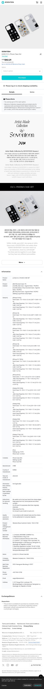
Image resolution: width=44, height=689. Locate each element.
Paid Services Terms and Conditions (28, 623)
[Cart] (37, 2)
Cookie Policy (6, 628)
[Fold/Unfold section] (22, 271)
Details (11, 92)
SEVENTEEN (6, 51)
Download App (37, 665)
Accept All (38, 685)
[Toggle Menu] (41, 2)
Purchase (22, 78)
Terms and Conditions (8, 623)
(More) (13, 681)
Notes (32, 92)
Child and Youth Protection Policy (12, 626)
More (21, 262)
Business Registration (34, 642)
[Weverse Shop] (3, 2)
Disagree (4, 685)
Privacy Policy (28, 626)
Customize (27, 685)
